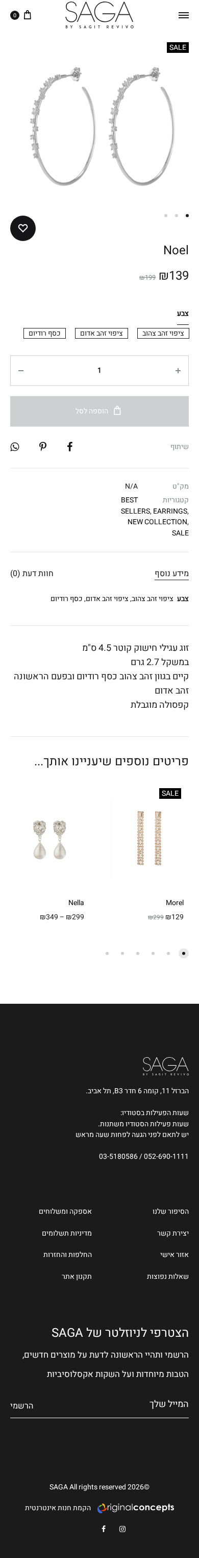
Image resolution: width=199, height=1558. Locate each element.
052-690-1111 (166, 1156)
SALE (180, 533)
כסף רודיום (67, 598)
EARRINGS (170, 511)
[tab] (172, 573)
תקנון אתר (77, 1276)
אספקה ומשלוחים (65, 1211)
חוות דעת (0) (32, 573)
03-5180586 (118, 1156)
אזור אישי (174, 1254)
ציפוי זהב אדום (107, 598)
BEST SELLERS (135, 506)
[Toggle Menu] (184, 15)
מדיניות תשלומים (67, 1233)
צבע (183, 313)
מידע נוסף (172, 573)
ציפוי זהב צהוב (152, 598)
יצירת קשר (173, 1233)
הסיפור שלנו (171, 1211)
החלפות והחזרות (67, 1254)
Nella (76, 902)
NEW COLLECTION (157, 522)
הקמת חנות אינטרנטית (58, 1508)
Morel (175, 902)
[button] (163, 333)
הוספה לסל (92, 411)
